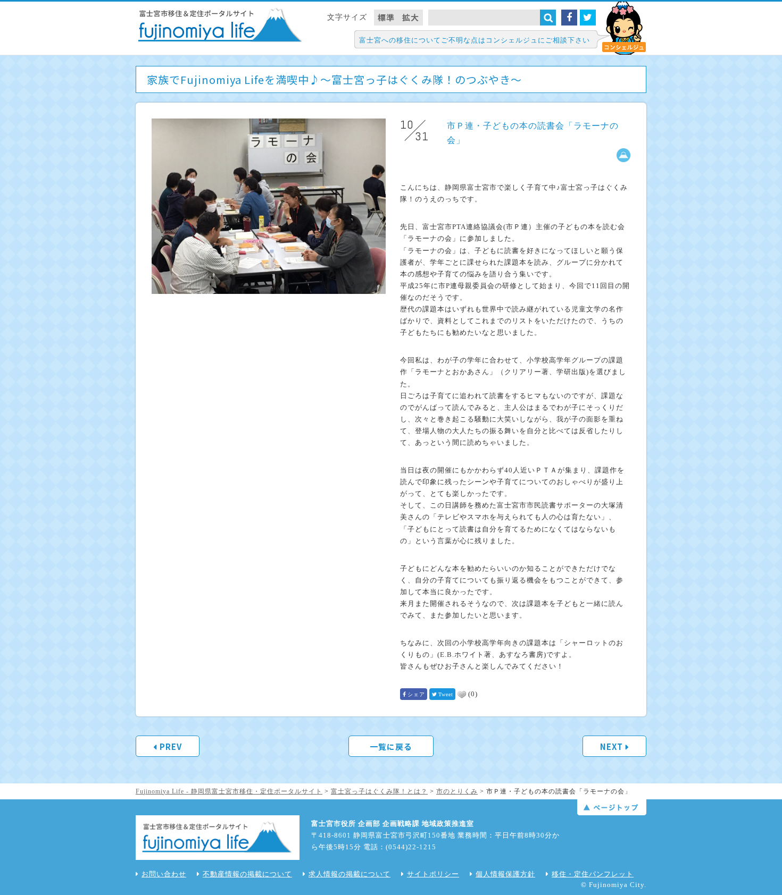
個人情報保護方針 (505, 874)
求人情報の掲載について (349, 874)
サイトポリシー (433, 874)
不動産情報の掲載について (247, 874)
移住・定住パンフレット (593, 874)
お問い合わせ (164, 874)
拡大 (410, 17)
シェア (416, 694)
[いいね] (461, 694)
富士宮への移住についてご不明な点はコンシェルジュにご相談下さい (474, 40)
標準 (386, 17)
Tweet (445, 694)
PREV (171, 746)
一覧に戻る (391, 746)
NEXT (611, 746)
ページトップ (611, 807)
